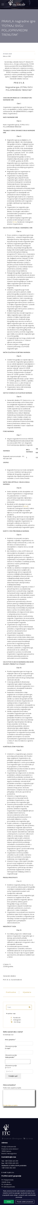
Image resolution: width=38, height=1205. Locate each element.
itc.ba (15, 222)
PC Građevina (6, 1184)
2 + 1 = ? (8, 1068)
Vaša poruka (10, 1057)
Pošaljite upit (13, 1076)
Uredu (9, 1201)
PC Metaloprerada (8, 1187)
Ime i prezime (10, 1040)
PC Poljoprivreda (7, 1180)
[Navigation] (3, 4)
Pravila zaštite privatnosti (25, 1201)
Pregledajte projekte (10, 1105)
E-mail (8, 1048)
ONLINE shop (6, 1182)
